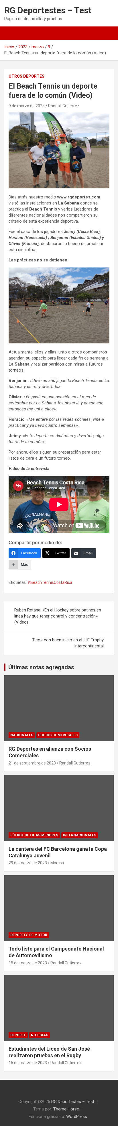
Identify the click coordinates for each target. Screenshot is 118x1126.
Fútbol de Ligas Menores (34, 835)
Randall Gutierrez (63, 106)
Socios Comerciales (58, 735)
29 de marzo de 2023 (28, 863)
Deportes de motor (28, 935)
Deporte (18, 1035)
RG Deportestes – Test (47, 10)
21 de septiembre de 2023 (32, 763)
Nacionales (21, 735)
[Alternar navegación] (11, 33)
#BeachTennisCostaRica (49, 582)
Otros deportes (26, 76)
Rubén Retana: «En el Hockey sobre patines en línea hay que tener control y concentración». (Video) (57, 616)
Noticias (39, 1035)
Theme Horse (66, 1109)
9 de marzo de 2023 (27, 106)
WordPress (76, 1116)
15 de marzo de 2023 (28, 963)
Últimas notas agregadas (41, 667)
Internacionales (79, 835)
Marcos (57, 863)
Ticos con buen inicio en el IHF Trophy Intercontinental (68, 643)
